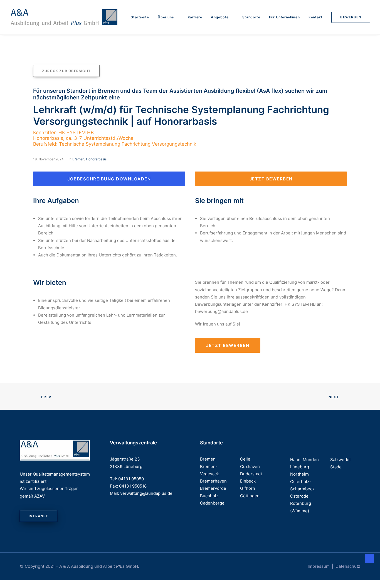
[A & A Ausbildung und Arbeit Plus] (64, 17)
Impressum (319, 566)
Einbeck (248, 481)
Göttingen (250, 495)
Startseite (140, 17)
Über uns (166, 17)
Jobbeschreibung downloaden (109, 179)
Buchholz (209, 495)
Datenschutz (347, 566)
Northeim (299, 474)
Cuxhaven (250, 466)
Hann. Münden (304, 459)
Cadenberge (212, 503)
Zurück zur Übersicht (66, 71)
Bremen (78, 159)
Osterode (299, 496)
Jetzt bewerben (271, 179)
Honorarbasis (96, 159)
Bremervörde (213, 488)
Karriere (195, 17)
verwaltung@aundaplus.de (146, 493)
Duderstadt (251, 473)
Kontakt (315, 17)
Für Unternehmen (284, 17)
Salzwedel (340, 459)
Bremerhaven (213, 481)
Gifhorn (247, 488)
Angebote (219, 17)
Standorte (251, 17)
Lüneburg (299, 466)
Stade (336, 466)
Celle (245, 459)
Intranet (38, 516)
